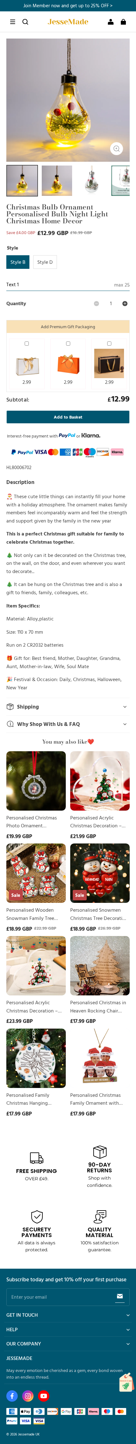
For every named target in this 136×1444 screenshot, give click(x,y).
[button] (12, 21)
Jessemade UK (29, 1434)
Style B (17, 262)
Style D (45, 262)
